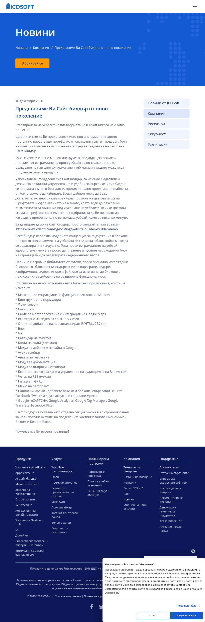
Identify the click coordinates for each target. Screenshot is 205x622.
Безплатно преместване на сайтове (62, 492)
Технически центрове (132, 469)
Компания (41, 47)
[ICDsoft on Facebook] (91, 607)
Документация (170, 467)
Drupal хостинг (25, 499)
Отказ (153, 615)
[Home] (20, 6)
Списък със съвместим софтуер (173, 480)
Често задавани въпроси (170, 490)
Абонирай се (32, 63)
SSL (17, 530)
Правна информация (97, 596)
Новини (35, 32)
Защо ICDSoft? (133, 488)
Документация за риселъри (171, 500)
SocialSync (58, 502)
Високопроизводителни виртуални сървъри (30, 543)
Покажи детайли (186, 605)
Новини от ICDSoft (163, 103)
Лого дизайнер (61, 507)
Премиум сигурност (65, 482)
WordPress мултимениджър (62, 469)
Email (55, 477)
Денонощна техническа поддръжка (168, 511)
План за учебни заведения (98, 483)
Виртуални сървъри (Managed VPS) (29, 553)
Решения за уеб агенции (98, 493)
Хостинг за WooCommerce (25, 492)
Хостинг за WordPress (30, 467)
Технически (158, 144)
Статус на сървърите (174, 473)
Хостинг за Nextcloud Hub (29, 522)
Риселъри (156, 123)
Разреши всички (186, 615)
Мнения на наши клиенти (135, 507)
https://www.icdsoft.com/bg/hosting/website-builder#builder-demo (67, 229)
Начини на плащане (138, 477)
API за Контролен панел (171, 528)
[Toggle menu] (195, 6)
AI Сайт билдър (26, 478)
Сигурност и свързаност (59, 530)
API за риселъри (171, 521)
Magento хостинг (27, 484)
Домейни (21, 535)
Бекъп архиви (61, 522)
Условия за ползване (68, 596)
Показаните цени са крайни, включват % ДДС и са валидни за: (75, 568)
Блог (127, 494)
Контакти (130, 482)
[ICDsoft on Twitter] (102, 607)
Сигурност (157, 134)
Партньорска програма (96, 474)
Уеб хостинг (23, 505)
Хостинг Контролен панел (64, 515)
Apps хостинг (24, 473)
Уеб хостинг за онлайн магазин (26, 512)
